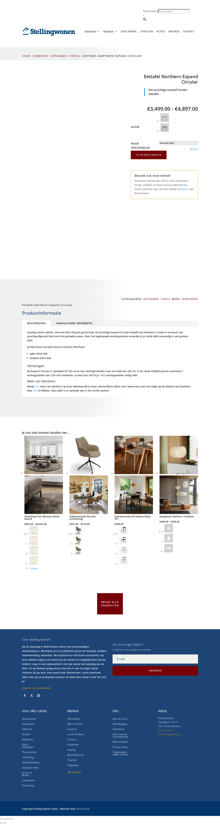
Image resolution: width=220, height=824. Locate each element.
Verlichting (28, 757)
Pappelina (73, 765)
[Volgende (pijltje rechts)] (4, 822)
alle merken (74, 772)
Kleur (135, 126)
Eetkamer (59, 56)
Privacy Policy (120, 747)
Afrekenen (118, 729)
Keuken (26, 734)
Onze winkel (128, 31)
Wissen (194, 149)
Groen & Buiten (27, 774)
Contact (189, 31)
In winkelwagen (148, 154)
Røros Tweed (74, 724)
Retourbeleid (120, 742)
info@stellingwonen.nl (169, 734)
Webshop (91, 31)
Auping (71, 749)
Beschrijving (36, 323)
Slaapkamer (28, 724)
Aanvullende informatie (74, 323)
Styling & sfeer (30, 767)
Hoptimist (73, 744)
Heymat (71, 760)
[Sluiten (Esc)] (11, 818)
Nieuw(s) (174, 31)
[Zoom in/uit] (1, 818)
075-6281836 (165, 730)
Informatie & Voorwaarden (120, 735)
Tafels (75, 56)
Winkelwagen (120, 724)
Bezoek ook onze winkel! (153, 175)
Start (26, 56)
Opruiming (28, 785)
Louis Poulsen (75, 734)
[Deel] (8, 818)
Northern (190, 299)
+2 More (33, 568)
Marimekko (73, 719)
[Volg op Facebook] (25, 695)
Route (184, 189)
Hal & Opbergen (28, 746)
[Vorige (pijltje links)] (1, 822)
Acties (160, 31)
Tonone (71, 739)
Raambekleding (31, 762)
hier (37, 386)
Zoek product (150, 11)
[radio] (179, 118)
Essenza (72, 729)
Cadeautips (28, 780)
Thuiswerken (29, 752)
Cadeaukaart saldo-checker (121, 753)
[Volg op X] (31, 695)
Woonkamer (29, 719)
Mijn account (120, 719)
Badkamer (28, 739)
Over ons (146, 31)
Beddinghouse (75, 755)
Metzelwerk (83, 808)
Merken (108, 31)
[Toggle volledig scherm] (4, 818)
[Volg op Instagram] (38, 695)
